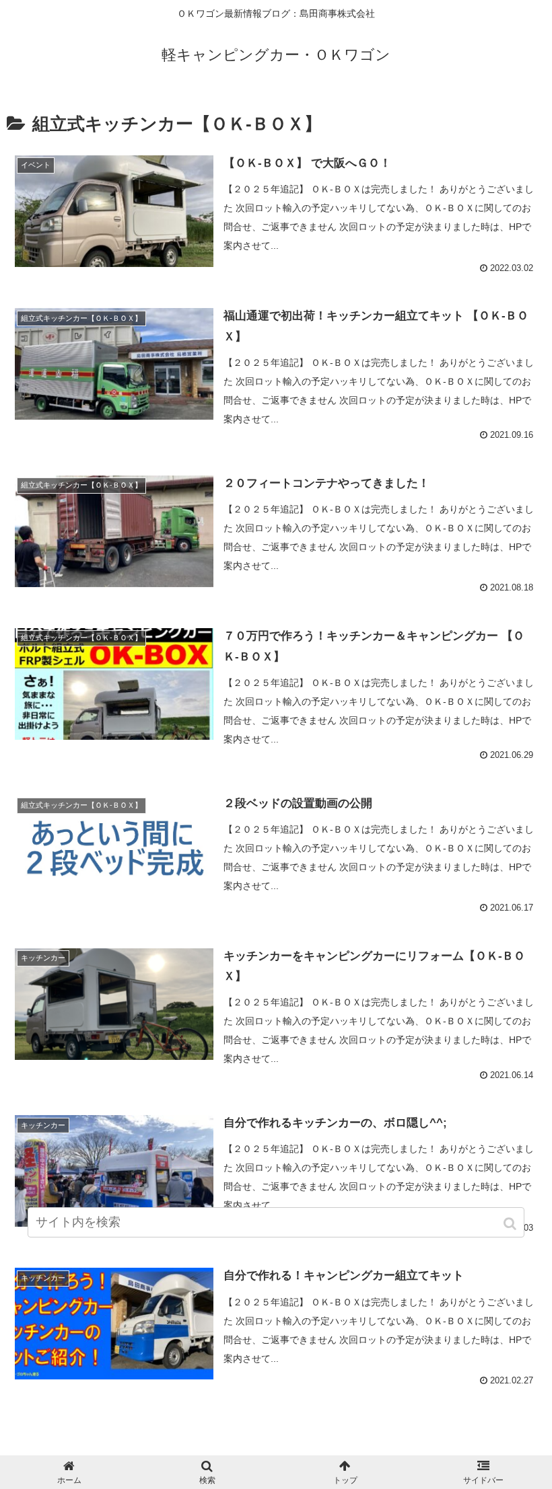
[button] (511, 1223)
